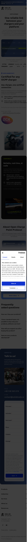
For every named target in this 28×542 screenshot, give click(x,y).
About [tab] (22, 257)
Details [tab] (13, 257)
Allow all (13, 283)
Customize (12, 288)
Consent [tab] (5, 257)
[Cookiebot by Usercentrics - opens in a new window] (19, 253)
